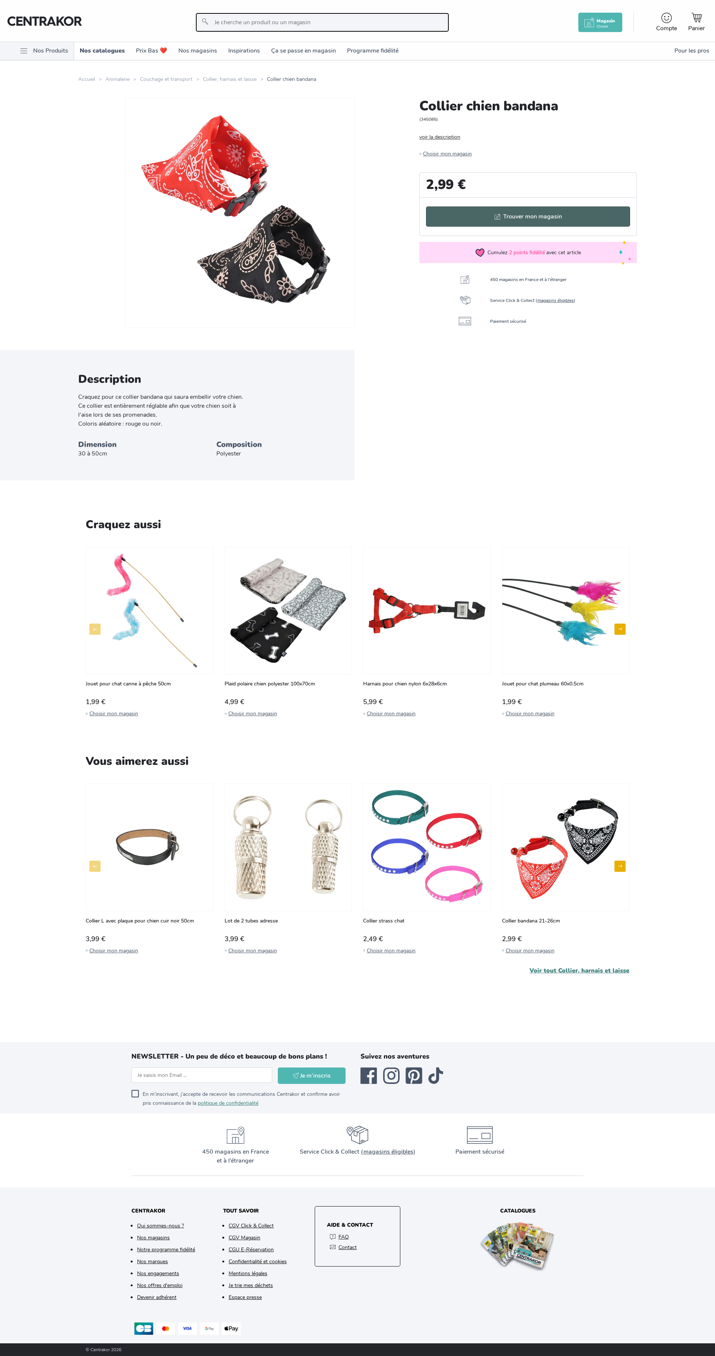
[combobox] (322, 22)
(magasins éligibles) (388, 1152)
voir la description (439, 137)
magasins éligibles (555, 300)
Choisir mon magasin (447, 153)
